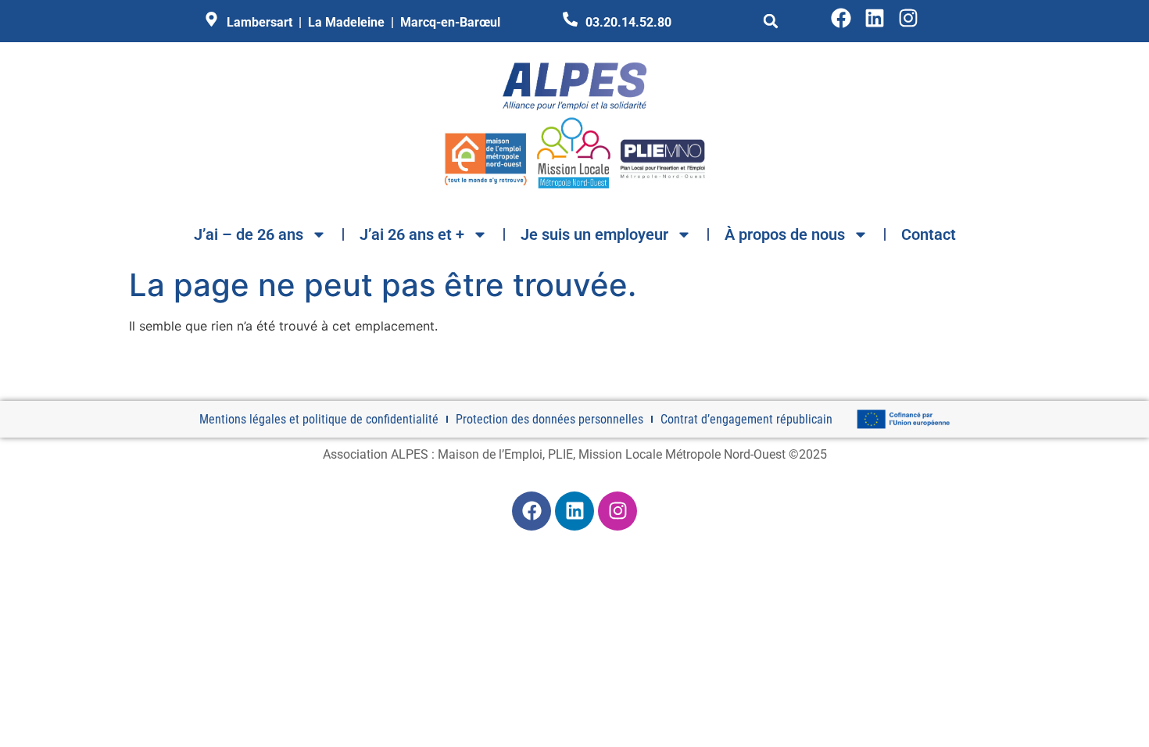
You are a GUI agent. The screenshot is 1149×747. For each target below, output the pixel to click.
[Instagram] (908, 18)
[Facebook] (841, 18)
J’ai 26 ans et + (412, 234)
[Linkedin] (874, 18)
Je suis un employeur (594, 234)
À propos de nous (785, 234)
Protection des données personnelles (549, 419)
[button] (770, 21)
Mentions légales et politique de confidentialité (318, 419)
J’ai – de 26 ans (248, 234)
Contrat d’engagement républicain (746, 419)
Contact (928, 234)
